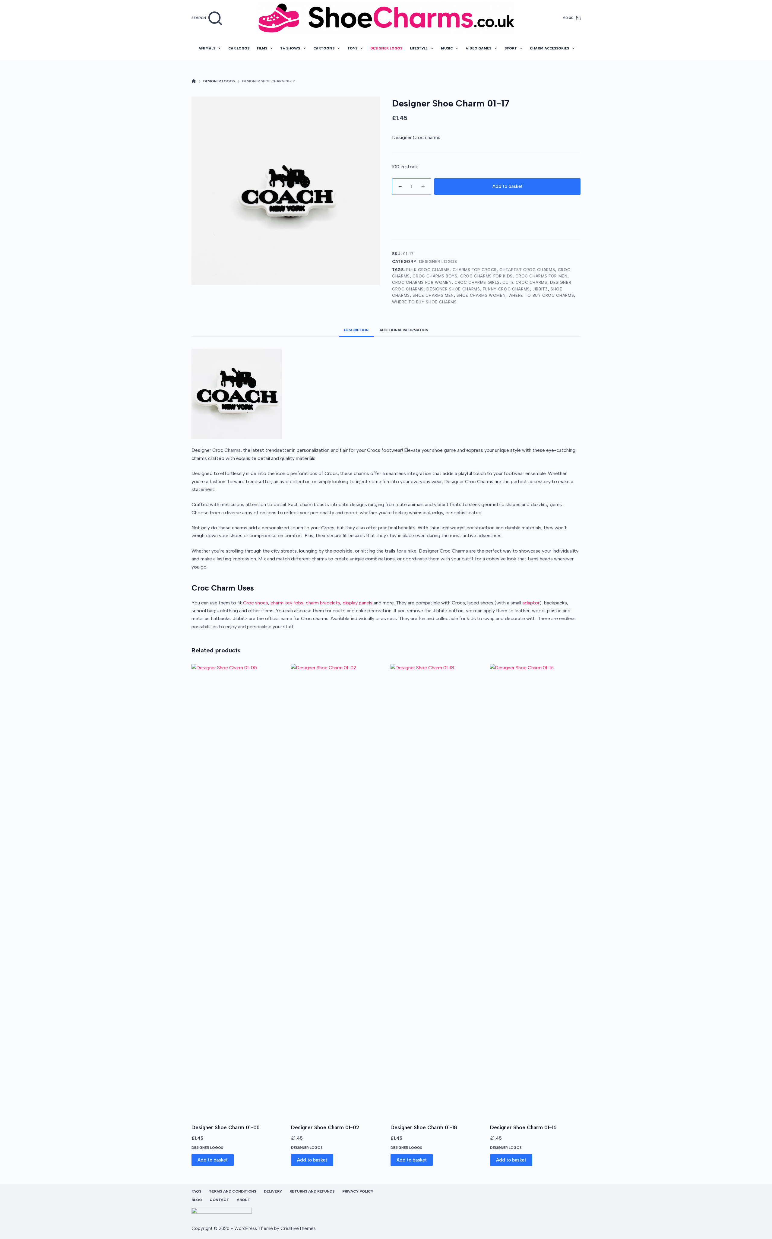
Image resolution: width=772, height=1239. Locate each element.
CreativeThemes (298, 1228)
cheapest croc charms (527, 270)
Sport (511, 48)
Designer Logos (386, 48)
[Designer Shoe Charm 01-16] (535, 890)
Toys (352, 48)
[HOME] (193, 81)
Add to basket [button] (213, 1160)
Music (447, 48)
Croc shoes (255, 603)
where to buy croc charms (541, 295)
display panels (357, 603)
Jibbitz (540, 289)
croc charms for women (422, 282)
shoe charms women (481, 295)
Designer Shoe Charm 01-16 (523, 1127)
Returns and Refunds (312, 1191)
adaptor (530, 603)
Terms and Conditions (232, 1191)
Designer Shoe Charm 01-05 (225, 1127)
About (243, 1200)
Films (262, 48)
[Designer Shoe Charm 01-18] (436, 890)
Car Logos (238, 48)
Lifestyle (419, 48)
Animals (206, 48)
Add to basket (507, 186)
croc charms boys (435, 276)
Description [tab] (356, 330)
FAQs (196, 1191)
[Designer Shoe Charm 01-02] (336, 890)
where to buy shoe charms (424, 302)
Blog (196, 1200)
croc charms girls (477, 282)
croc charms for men (541, 276)
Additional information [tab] (403, 330)
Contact (219, 1200)
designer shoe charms (453, 289)
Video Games (478, 48)
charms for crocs (475, 270)
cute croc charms (524, 282)
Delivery (273, 1191)
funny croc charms (506, 289)
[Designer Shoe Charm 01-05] (236, 890)
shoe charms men (433, 295)
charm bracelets (323, 603)
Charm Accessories (549, 48)
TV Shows (290, 48)
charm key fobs (287, 603)
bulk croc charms (428, 270)
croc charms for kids (486, 276)
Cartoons (323, 48)
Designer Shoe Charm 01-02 (325, 1127)
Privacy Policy (357, 1191)
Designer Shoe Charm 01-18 (424, 1127)
